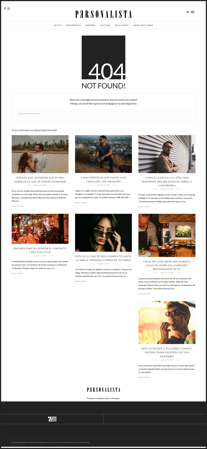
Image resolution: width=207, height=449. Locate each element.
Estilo (58, 25)
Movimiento (73, 25)
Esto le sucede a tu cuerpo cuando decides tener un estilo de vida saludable (167, 352)
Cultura (105, 25)
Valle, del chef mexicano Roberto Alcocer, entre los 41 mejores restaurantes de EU (167, 265)
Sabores (90, 25)
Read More (144, 207)
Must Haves (122, 25)
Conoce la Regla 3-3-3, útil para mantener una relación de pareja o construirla (167, 181)
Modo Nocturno (143, 25)
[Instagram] (8, 8)
